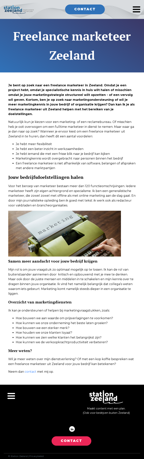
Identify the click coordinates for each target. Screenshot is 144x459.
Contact (85, 9)
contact (30, 371)
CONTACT (71, 441)
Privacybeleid (36, 456)
